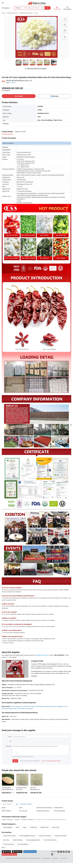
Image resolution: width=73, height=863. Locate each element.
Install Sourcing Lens (10, 854)
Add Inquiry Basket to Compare (36, 68)
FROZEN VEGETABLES (42, 811)
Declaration (55, 858)
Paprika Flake (12, 708)
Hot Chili (23, 706)
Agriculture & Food (12, 13)
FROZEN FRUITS (58, 807)
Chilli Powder (31, 706)
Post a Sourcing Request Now (51, 761)
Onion (36, 13)
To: (11, 741)
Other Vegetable (7, 827)
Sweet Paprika (16, 706)
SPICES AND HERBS (59, 811)
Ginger (24, 827)
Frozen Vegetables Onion (33, 840)
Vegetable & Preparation (26, 13)
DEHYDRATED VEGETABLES (44, 807)
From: (10, 737)
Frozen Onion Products (50, 840)
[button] (3, 3)
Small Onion (33, 827)
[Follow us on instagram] (64, 851)
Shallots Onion (45, 827)
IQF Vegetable (59, 706)
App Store (6, 851)
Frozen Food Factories (9, 836)
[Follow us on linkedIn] (52, 854)
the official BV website (42, 655)
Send (15, 761)
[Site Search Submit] (48, 8)
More (3, 847)
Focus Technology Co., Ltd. (24, 858)
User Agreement (46, 858)
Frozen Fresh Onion (8, 844)
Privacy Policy (63, 858)
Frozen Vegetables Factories (27, 836)
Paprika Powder (49, 706)
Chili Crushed (29, 708)
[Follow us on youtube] (66, 851)
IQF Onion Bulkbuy (23, 844)
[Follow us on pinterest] (69, 851)
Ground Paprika (39, 706)
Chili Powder (20, 708)
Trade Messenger (30, 851)
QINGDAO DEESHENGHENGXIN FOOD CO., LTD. (19, 80)
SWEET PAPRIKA (6, 811)
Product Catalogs (27, 804)
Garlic (17, 827)
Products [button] (18, 8)
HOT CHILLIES (23, 811)
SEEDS (3, 807)
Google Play (17, 851)
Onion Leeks (55, 827)
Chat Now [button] (55, 96)
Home (3, 13)
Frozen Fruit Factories (45, 836)
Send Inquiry (19, 96)
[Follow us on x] (61, 851)
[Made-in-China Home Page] (36, 3)
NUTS (20, 807)
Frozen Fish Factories (60, 836)
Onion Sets (6, 840)
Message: (9, 746)
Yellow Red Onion (17, 840)
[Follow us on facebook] (58, 851)
